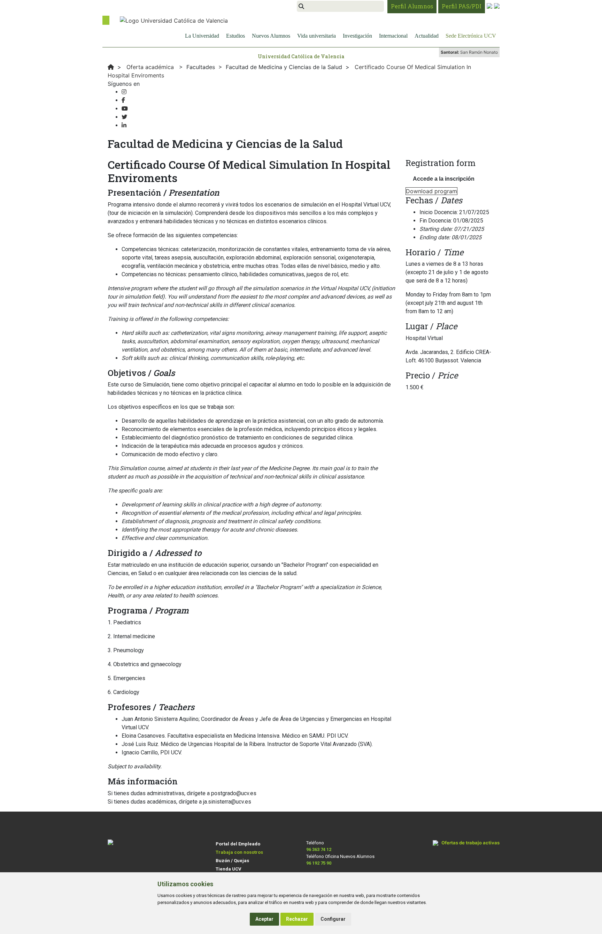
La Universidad (202, 36)
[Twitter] (124, 117)
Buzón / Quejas (232, 860)
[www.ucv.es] (111, 66)
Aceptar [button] (264, 919)
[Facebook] (123, 100)
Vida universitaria (316, 36)
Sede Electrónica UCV (471, 36)
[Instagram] (124, 92)
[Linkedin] (124, 125)
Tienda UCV (228, 869)
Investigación (357, 36)
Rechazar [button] (297, 919)
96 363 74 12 (318, 849)
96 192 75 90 (318, 863)
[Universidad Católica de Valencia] (174, 19)
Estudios (235, 36)
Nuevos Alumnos (271, 36)
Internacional (393, 36)
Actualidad (427, 36)
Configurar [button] (333, 919)
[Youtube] (125, 108)
